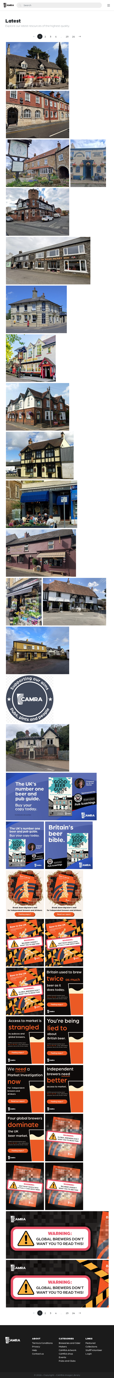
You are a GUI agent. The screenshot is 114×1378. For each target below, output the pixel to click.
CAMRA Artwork (67, 1350)
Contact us (38, 1353)
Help (34, 1350)
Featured (90, 1342)
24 (73, 36)
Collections (91, 1346)
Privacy (36, 1346)
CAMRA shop (66, 1353)
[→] (80, 36)
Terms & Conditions (42, 1342)
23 (67, 36)
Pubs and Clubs (67, 1360)
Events (62, 1357)
